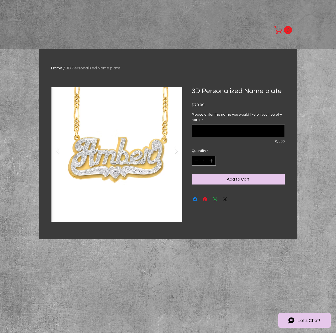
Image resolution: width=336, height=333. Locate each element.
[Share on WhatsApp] (215, 199)
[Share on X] (225, 199)
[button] (284, 30)
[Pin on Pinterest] (205, 199)
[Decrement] (195, 160)
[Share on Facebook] (195, 199)
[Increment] (211, 160)
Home (56, 68)
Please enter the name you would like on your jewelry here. (237, 117)
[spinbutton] (203, 160)
